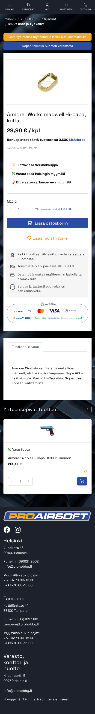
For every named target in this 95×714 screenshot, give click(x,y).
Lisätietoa (77, 140)
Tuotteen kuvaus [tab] (25, 347)
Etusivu (9, 19)
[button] (79, 409)
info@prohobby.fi (17, 566)
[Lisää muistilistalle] (85, 471)
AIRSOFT (27, 19)
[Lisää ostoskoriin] (82, 481)
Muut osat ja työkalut (26, 24)
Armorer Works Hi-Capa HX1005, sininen (39, 458)
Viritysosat (47, 19)
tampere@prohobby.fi (21, 624)
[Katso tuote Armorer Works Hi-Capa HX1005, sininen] (47, 431)
